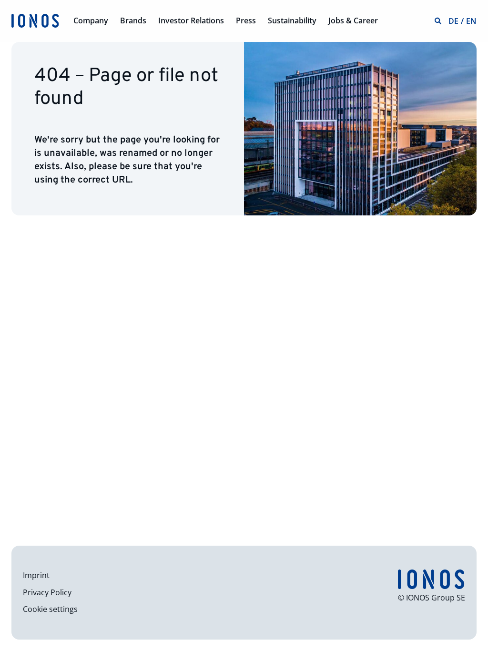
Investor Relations (191, 20)
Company (90, 20)
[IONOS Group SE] (35, 20)
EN (471, 21)
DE (453, 21)
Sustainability (292, 20)
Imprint (36, 575)
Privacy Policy (47, 592)
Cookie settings (50, 609)
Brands (133, 20)
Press (246, 20)
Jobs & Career (353, 20)
